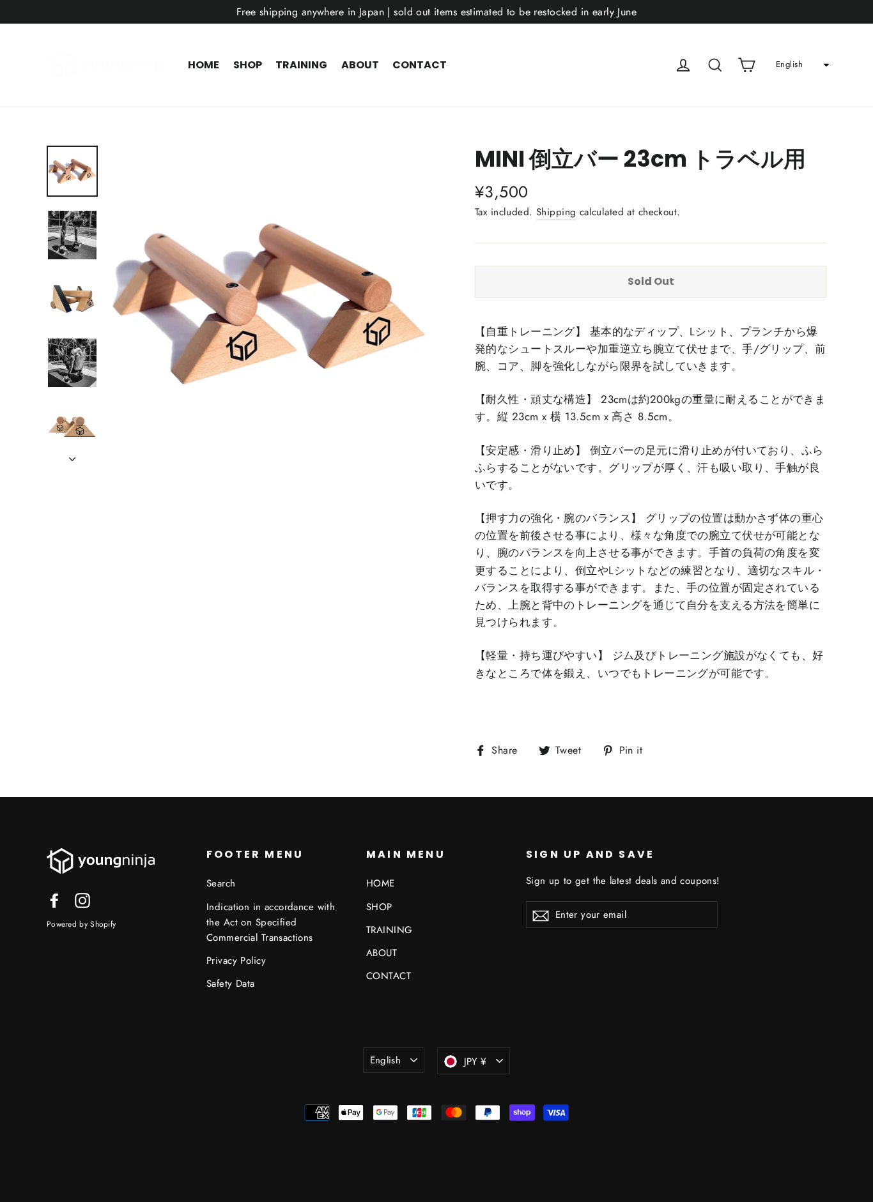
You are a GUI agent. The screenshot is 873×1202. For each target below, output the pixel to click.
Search (221, 883)
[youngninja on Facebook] (54, 899)
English (385, 1060)
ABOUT (360, 64)
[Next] (72, 455)
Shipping (556, 212)
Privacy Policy (236, 961)
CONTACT (419, 64)
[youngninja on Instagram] (82, 899)
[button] (801, 65)
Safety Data (230, 984)
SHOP (247, 64)
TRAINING (301, 64)
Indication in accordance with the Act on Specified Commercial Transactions (270, 922)
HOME (203, 64)
